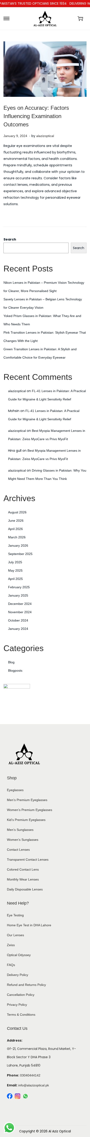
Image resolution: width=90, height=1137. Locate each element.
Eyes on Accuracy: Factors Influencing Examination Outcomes (36, 116)
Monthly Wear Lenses (23, 879)
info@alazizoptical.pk (33, 1085)
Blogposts (15, 670)
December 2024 (20, 604)
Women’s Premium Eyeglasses (29, 810)
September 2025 (20, 554)
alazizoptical (45, 136)
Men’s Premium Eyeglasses (27, 800)
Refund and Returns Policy (26, 985)
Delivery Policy (17, 975)
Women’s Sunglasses (22, 839)
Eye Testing (15, 915)
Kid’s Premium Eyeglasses (26, 820)
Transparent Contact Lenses (27, 859)
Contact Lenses (18, 849)
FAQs (11, 965)
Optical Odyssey (19, 955)
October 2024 (18, 620)
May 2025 (15, 570)
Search (9, 239)
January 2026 (18, 545)
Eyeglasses (15, 790)
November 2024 (20, 612)
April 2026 (15, 529)
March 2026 (17, 537)
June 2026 (16, 520)
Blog (11, 662)
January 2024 (18, 629)
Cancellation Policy (20, 995)
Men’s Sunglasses (20, 830)
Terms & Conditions (21, 1014)
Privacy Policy (17, 1004)
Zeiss (11, 945)
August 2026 (17, 512)
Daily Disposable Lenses (25, 889)
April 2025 (15, 579)
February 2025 (19, 587)
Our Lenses (15, 935)
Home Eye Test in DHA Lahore (29, 925)
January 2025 (18, 595)
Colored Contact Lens (23, 869)
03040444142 (30, 1075)
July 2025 (15, 562)
